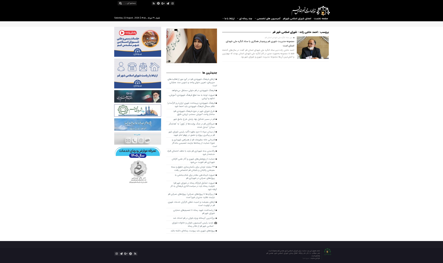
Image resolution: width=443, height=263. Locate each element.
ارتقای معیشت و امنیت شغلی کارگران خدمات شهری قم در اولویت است (191, 204)
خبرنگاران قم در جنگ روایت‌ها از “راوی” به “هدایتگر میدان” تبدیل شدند (192, 125)
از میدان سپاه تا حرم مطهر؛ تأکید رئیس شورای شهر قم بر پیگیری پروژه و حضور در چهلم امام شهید (192, 133)
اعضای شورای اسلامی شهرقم (297, 18)
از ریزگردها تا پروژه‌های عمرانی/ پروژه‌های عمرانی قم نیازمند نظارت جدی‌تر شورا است (191, 196)
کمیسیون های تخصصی (268, 18)
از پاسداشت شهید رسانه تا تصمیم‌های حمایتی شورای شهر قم (194, 212)
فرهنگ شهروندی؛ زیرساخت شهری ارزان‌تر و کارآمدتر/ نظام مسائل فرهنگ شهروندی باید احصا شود (191, 105)
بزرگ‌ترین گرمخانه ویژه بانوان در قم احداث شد (194, 218)
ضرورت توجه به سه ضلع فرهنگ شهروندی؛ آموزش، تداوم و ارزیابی (192, 97)
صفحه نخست (321, 18)
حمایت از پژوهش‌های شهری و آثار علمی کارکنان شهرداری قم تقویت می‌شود (193, 160)
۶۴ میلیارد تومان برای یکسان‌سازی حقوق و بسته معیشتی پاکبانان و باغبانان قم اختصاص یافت (193, 168)
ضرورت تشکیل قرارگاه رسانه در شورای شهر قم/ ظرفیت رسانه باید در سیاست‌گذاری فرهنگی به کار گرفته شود (194, 186)
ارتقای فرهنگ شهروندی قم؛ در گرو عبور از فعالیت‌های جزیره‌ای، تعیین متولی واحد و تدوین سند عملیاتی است (192, 82)
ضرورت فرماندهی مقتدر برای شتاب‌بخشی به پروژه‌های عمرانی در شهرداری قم (195, 177)
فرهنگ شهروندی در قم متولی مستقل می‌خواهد (193, 90)
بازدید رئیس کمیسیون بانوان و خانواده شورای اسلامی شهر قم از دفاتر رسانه (192, 224)
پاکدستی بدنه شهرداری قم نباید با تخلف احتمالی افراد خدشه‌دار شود (191, 152)
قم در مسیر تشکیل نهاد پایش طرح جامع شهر (194, 119)
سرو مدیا (306, 258)
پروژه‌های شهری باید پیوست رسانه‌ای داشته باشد (193, 231)
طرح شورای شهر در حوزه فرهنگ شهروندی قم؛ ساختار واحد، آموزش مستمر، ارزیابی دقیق (194, 113)
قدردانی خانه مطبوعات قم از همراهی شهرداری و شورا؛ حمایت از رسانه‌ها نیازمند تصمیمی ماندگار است (194, 143)
